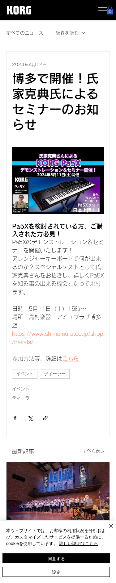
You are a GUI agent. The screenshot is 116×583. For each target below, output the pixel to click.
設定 (56, 572)
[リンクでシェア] (45, 418)
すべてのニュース (24, 33)
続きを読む (67, 33)
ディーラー (55, 374)
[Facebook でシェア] (15, 418)
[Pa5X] (58, 491)
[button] (110, 10)
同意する (56, 558)
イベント (24, 374)
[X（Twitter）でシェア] (30, 418)
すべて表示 (93, 450)
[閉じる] (107, 529)
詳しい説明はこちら (78, 543)
